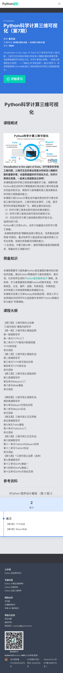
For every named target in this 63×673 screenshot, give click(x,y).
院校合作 (9, 597)
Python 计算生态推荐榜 (14, 584)
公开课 (8, 569)
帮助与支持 (10, 615)
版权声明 (8, 622)
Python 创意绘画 (11, 587)
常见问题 (8, 619)
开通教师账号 (10, 605)
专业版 (7, 601)
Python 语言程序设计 (13, 573)
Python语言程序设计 (36, 278)
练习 (8, 518)
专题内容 (9, 580)
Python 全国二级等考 (13, 591)
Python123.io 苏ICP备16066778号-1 (50, 663)
